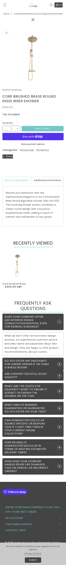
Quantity (7, 122)
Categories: (9, 150)
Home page (27, 150)
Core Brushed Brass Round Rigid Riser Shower (14, 283)
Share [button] (9, 156)
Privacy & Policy (33, 553)
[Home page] (33, 19)
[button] (6, 4)
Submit (33, 560)
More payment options (33, 144)
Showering (42, 150)
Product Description (17, 180)
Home (6, 14)
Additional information (47, 180)
